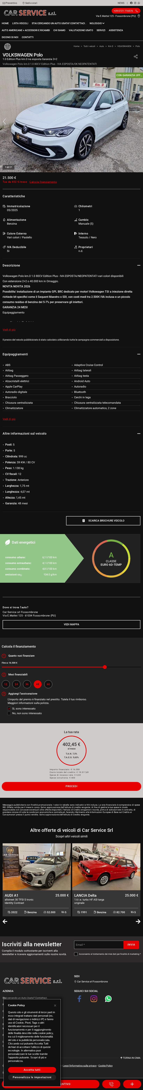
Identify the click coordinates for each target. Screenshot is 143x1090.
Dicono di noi (10, 37)
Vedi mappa (71, 624)
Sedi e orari (31, 3)
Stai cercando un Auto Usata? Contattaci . (59, 23)
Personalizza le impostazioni (32, 1077)
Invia (131, 944)
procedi (71, 786)
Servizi (101, 30)
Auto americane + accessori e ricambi (26, 30)
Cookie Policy (105, 1065)
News (121, 3)
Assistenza (116, 30)
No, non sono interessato (27, 713)
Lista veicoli (20, 23)
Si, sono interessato (24, 708)
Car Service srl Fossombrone (92, 981)
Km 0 (110, 46)
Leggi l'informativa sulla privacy (80, 1065)
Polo (138, 46)
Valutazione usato (81, 30)
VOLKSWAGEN (124, 46)
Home (5, 23)
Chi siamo (59, 30)
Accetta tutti (32, 1069)
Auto (101, 46)
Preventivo (11, 3)
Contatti (27, 37)
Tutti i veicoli (89, 46)
